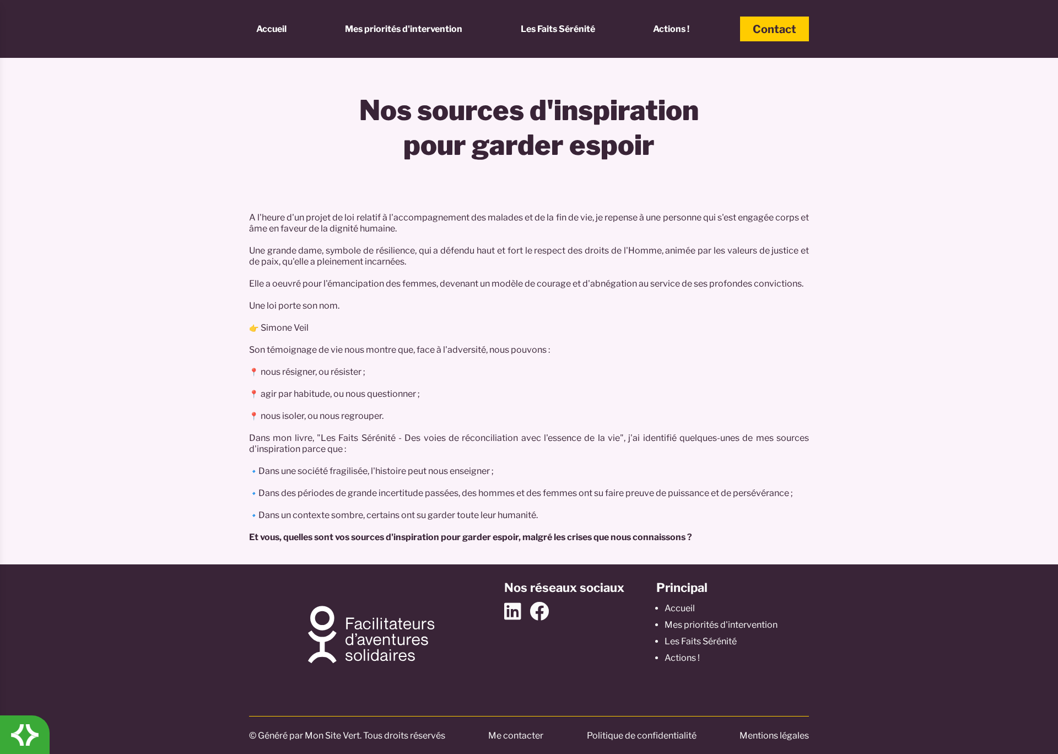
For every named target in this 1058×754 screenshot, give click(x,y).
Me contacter (515, 735)
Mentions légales (774, 735)
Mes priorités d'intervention (403, 29)
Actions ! (671, 29)
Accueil (271, 29)
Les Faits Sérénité (558, 29)
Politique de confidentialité (642, 735)
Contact (774, 29)
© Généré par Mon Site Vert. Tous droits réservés (347, 735)
